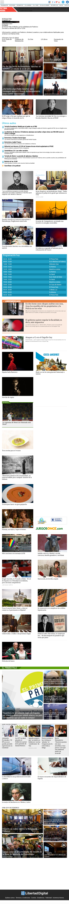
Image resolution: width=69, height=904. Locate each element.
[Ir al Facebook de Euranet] (51, 520)
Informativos (20, 5)
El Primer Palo (7, 19)
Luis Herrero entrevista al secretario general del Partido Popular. (20, 138)
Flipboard (57, 2)
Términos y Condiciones (23, 898)
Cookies (33, 898)
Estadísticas (40, 898)
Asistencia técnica (58, 898)
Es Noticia (52, 267)
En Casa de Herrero (55, 284)
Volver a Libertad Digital (49, 2)
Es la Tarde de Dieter (7, 40)
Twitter (55, 2)
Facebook (52, 2)
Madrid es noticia (54, 269)
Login (67, 2)
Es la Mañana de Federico (10, 22)
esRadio (34, 2)
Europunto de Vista (58, 40)
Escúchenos (12, 5)
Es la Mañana (28, 5)
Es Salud (5, 25)
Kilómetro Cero (7, 23)
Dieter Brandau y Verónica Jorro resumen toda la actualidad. (19, 163)
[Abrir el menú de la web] (14, 2)
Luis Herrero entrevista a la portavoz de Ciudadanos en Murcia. (20, 142)
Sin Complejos (54, 5)
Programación (4, 5)
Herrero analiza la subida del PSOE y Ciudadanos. (28, 147)
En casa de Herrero (44, 5)
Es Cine (30, 39)
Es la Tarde (35, 5)
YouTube (59, 2)
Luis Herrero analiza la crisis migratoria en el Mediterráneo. (34, 133)
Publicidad (48, 898)
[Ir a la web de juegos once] (51, 528)
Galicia (61, 5)
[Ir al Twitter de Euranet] (43, 520)
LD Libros (44, 39)
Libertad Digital (34, 893)
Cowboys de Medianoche (19, 40)
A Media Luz (6, 20)
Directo (63, 2)
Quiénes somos (10, 898)
